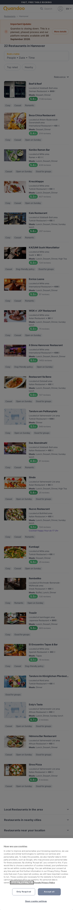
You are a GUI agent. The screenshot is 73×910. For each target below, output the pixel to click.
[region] (36, 874)
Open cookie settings (36, 901)
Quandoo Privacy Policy (22, 882)
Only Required (23, 891)
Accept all (49, 891)
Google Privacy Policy (44, 882)
